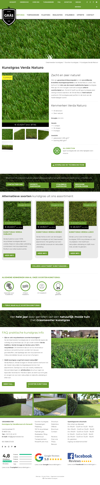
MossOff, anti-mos (41, 442)
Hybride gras (39, 432)
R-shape (57, 131)
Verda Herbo (41, 237)
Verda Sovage (17, 345)
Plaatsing (45, 15)
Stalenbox (69, 15)
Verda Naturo (9, 363)
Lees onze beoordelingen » (16, 467)
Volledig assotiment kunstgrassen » (50, 266)
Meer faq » (8, 384)
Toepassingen (33, 15)
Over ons (54, 439)
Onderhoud (39, 437)
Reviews (78, 7)
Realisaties (58, 15)
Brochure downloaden (81, 185)
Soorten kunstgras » (37, 385)
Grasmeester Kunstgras (50, 478)
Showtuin (54, 422)
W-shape (57, 128)
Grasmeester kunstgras (17, 340)
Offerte (80, 15)
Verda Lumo (73, 237)
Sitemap (38, 476)
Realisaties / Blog (41, 434)
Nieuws (54, 444)
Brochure (54, 429)
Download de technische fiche (69, 165)
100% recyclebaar (83, 239)
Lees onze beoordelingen (47, 464)
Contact (90, 15)
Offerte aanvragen (35, 185)
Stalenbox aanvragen (61, 185)
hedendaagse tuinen (59, 98)
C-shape (57, 126)
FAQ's (53, 442)
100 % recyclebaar (41, 429)
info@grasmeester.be (16, 437)
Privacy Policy (46, 476)
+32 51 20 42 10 (10, 434)
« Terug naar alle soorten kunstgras (21, 305)
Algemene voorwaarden (57, 476)
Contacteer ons (15, 184)
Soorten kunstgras (41, 422)
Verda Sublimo (8, 239)
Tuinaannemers (40, 439)
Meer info (9, 255)
